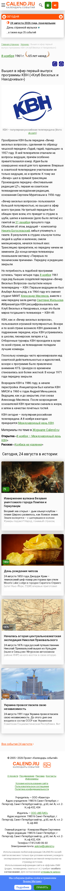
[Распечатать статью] (61, 63)
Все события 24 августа (17, 744)
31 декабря (22, 222)
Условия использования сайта (31, 783)
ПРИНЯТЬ (42, 887)
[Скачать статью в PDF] (54, 63)
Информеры (31, 779)
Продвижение (26, 776)
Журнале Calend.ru (46, 430)
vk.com (32, 133)
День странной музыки (22, 27)
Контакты (51, 776)
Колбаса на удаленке (28, 444)
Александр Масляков (35, 296)
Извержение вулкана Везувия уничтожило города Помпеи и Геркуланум (25, 502)
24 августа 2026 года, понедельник (32, 23)
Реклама (40, 776)
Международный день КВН (36, 423)
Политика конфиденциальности (32, 789)
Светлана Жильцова (50, 300)
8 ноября (7, 56)
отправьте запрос (50, 872)
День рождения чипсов (21, 571)
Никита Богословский (15, 230)
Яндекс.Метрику (32, 881)
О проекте (12, 776)
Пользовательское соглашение (32, 786)
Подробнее (22, 887)
